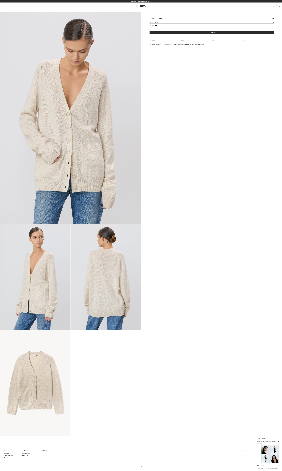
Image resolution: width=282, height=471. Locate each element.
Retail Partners (26, 453)
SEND (278, 465)
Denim (30, 6)
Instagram (44, 450)
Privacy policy (162, 467)
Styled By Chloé (18, 6)
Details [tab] (182, 40)
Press (23, 452)
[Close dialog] (280, 437)
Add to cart (212, 32)
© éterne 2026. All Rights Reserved (148, 467)
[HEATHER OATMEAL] (150, 25)
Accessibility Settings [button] (120, 467)
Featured (35, 6)
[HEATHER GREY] (153, 25)
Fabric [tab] (213, 40)
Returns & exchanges (8, 455)
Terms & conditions (132, 467)
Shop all (26, 6)
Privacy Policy (265, 468)
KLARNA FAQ (5, 457)
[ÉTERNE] (141, 6)
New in (3, 6)
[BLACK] (156, 25)
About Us (24, 450)
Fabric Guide (25, 455)
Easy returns (6, 453)
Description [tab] (152, 40)
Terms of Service (272, 468)
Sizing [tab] (244, 40)
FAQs (4, 450)
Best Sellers (10, 6)
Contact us (5, 452)
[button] (273, 22)
